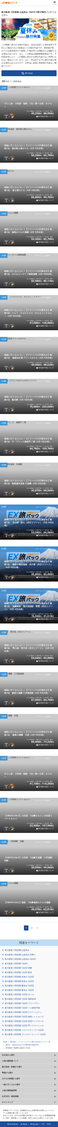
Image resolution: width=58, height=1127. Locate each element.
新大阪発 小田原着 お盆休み (17, 950)
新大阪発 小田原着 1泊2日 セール (19, 994)
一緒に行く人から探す (11, 1084)
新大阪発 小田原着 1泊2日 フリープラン (22, 1003)
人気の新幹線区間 (9, 1090)
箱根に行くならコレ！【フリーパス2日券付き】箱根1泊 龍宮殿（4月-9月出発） (28, 398)
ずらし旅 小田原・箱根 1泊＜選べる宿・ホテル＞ (28, 105)
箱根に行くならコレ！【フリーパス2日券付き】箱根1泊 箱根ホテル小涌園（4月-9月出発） (28, 230)
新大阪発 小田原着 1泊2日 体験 (18, 968)
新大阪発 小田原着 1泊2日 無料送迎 (20, 999)
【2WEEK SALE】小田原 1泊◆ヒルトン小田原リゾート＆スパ (28, 817)
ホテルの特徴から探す (11, 1079)
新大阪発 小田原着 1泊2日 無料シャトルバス (24, 1017)
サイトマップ (7, 1102)
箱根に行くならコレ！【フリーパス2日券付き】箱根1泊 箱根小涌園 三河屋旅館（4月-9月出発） (28, 691)
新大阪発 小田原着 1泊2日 (16, 963)
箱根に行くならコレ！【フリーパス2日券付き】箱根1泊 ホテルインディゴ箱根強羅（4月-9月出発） (28, 272)
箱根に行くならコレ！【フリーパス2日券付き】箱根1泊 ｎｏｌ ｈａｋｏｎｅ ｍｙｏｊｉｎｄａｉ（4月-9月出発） (28, 313)
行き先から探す (8, 1055)
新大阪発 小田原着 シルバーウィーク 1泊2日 (24, 1030)
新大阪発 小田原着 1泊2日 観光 (18, 972)
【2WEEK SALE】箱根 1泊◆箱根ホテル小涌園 (27, 902)
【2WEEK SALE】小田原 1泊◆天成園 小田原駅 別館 (29, 859)
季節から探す (7, 1073)
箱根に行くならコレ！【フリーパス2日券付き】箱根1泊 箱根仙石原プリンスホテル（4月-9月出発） (29, 356)
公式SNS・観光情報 (10, 1096)
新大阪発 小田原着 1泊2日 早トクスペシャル (24, 1025)
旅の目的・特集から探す (12, 1067)
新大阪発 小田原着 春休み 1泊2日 (19, 990)
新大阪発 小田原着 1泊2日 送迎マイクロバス (24, 1021)
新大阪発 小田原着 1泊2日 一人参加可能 (22, 1008)
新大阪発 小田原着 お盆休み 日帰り (20, 955)
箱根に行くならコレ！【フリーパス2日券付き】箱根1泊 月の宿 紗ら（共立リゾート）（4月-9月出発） (29, 522)
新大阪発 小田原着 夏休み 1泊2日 (19, 985)
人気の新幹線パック (10, 1061)
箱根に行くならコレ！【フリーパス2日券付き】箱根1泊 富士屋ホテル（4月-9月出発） (28, 189)
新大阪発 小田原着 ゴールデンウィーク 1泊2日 (25, 1034)
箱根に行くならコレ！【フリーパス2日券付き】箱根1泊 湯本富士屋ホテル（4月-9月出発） (28, 147)
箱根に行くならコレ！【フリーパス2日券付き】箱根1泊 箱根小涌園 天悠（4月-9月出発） (28, 733)
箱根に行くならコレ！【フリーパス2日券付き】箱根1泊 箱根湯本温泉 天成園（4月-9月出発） (28, 482)
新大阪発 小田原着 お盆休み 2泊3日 (20, 959)
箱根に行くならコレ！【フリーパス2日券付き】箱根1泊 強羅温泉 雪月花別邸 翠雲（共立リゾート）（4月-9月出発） (28, 606)
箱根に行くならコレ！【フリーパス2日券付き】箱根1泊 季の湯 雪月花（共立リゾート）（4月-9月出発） (29, 648)
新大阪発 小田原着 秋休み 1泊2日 (19, 981)
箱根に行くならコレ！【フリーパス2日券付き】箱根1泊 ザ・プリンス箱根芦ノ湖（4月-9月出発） (28, 440)
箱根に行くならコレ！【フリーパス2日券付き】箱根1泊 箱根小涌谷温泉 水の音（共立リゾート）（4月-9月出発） (28, 564)
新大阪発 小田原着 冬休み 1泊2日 (19, 977)
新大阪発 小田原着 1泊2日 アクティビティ (23, 1012)
